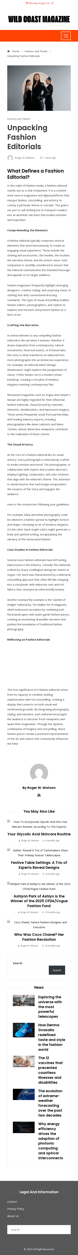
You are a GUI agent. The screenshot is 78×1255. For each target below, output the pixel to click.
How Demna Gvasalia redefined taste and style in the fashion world (51, 1037)
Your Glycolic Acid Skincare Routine (39, 834)
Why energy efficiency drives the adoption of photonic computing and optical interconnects (50, 1141)
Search (17, 963)
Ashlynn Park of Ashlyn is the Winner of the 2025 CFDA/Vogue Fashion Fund (39, 901)
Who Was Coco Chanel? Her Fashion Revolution (39, 937)
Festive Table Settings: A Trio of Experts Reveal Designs (39, 865)
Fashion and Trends (18, 119)
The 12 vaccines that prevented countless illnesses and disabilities (50, 1070)
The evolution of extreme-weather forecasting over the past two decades (50, 1103)
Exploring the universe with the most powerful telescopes (50, 1007)
